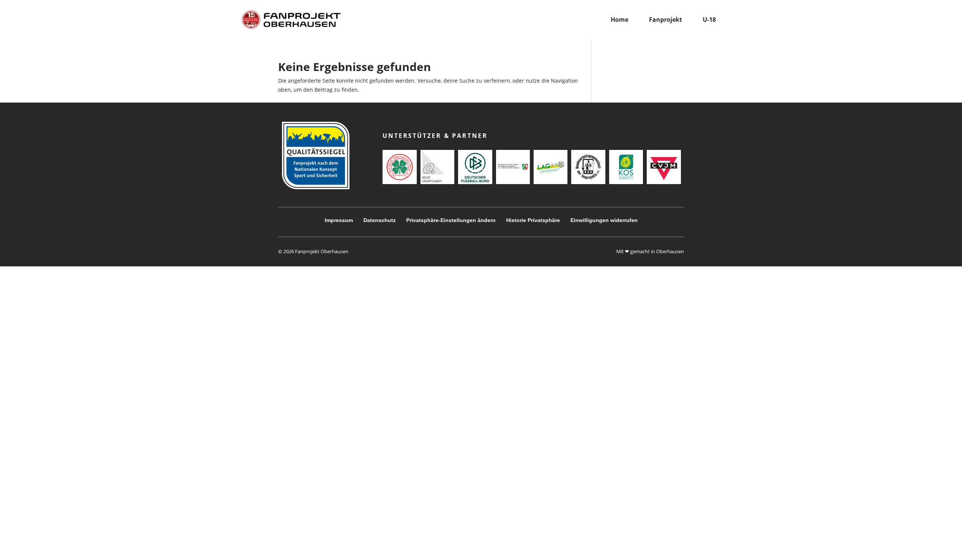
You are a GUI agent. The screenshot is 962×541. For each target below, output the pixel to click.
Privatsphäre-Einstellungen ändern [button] (451, 220)
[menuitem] (619, 20)
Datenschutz (379, 220)
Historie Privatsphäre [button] (533, 220)
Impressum (339, 220)
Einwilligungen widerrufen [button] (604, 220)
